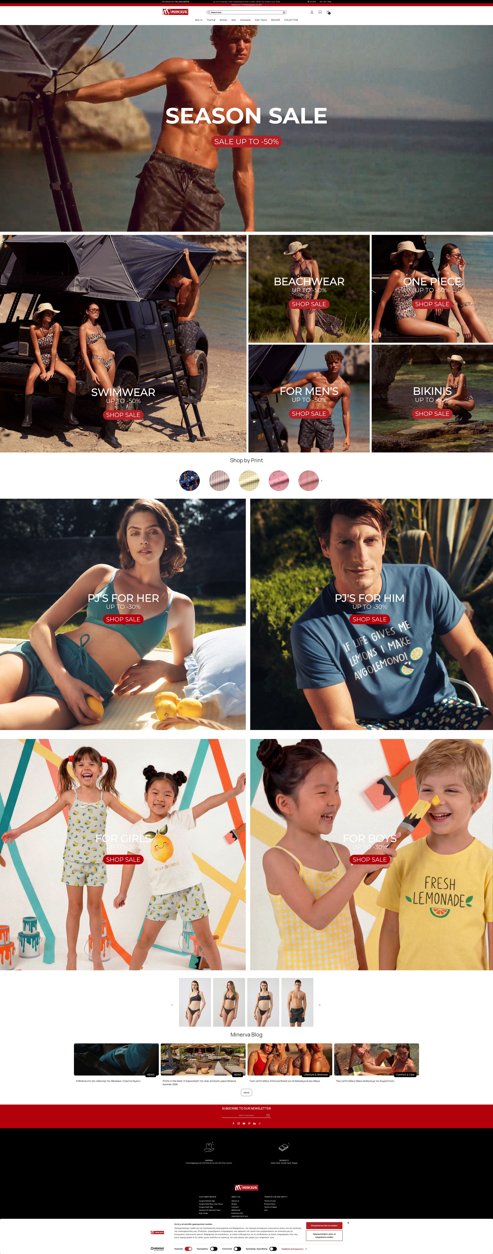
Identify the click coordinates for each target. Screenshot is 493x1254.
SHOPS (313, 2)
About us (235, 1201)
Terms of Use (270, 1201)
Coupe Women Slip (207, 1201)
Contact (235, 1207)
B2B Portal (235, 1210)
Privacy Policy (269, 1204)
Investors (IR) (237, 1213)
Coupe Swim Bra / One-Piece (211, 1204)
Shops (234, 1204)
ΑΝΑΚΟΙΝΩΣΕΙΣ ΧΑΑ (239, 1216)
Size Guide (203, 1213)
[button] (209, 12)
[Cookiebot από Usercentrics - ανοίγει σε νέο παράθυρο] (157, 1249)
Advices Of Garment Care (209, 1210)
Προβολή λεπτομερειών (292, 1249)
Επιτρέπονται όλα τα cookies (324, 1225)
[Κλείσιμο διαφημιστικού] (348, 1223)
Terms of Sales (270, 1207)
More (246, 1092)
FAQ (265, 1210)
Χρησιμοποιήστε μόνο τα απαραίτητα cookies (324, 1235)
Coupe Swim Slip (206, 1207)
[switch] (213, 1249)
